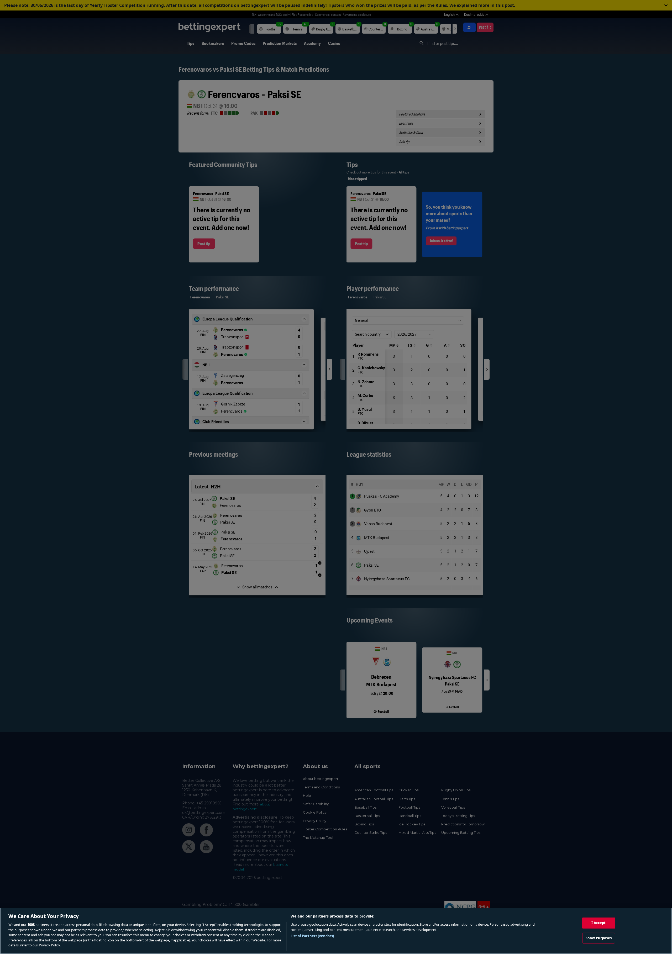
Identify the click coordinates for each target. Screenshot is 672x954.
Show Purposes (599, 938)
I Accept (598, 922)
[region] (336, 931)
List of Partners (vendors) (312, 936)
